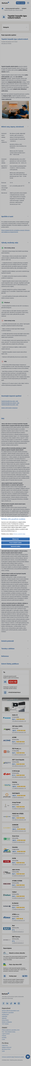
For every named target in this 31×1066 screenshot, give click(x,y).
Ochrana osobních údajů (19, 534)
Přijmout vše (15, 539)
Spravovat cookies (15, 546)
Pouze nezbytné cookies (15, 542)
